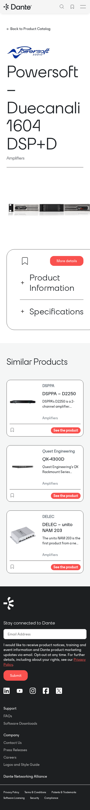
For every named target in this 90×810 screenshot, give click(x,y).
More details (67, 261)
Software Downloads (20, 723)
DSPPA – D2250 (59, 393)
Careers (9, 757)
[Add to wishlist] (25, 261)
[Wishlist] (72, 6)
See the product (66, 430)
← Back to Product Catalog (28, 28)
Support (9, 708)
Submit (15, 675)
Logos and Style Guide (21, 764)
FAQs (7, 716)
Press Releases (15, 750)
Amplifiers (15, 158)
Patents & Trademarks (64, 792)
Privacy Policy (11, 792)
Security (34, 797)
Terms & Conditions (35, 792)
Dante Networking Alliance (25, 776)
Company (11, 735)
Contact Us (12, 742)
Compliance (51, 797)
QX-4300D (53, 459)
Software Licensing (14, 797)
